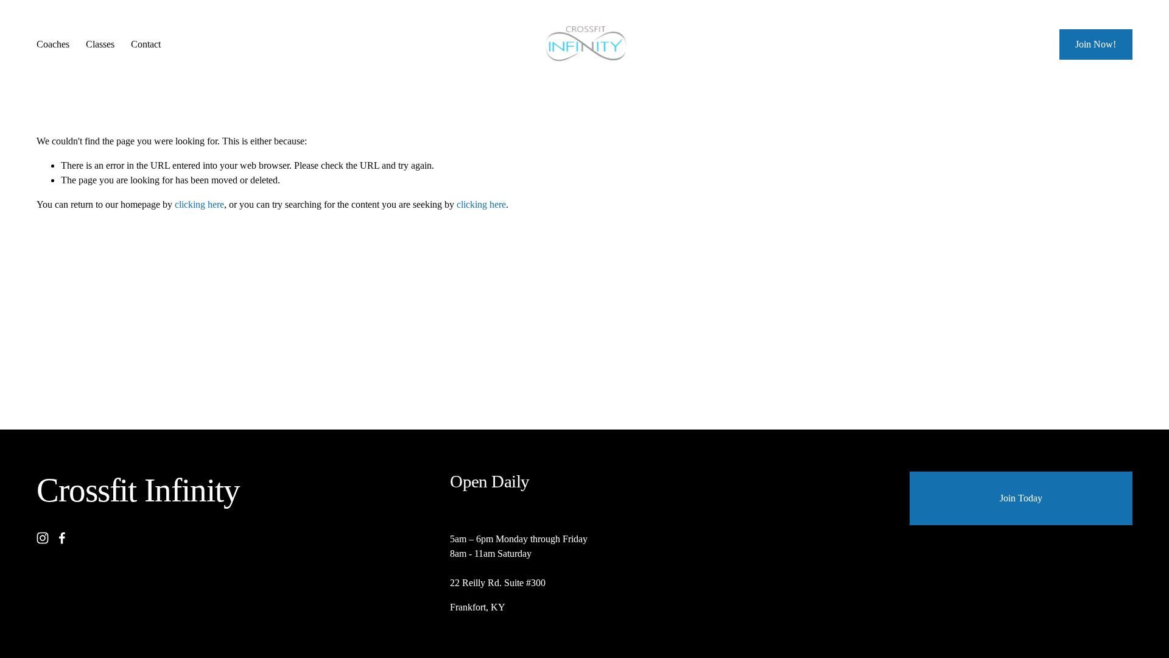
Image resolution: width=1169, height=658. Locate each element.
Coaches (53, 44)
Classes (100, 44)
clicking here (199, 204)
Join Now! (1095, 44)
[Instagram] (43, 538)
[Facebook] (62, 538)
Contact (146, 44)
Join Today (1021, 498)
